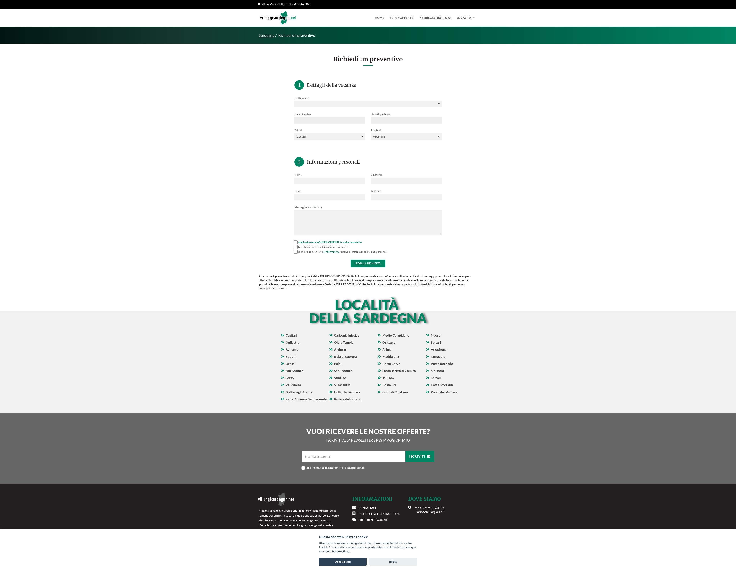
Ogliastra (292, 342)
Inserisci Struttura (434, 17)
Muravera (438, 357)
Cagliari (291, 335)
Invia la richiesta (368, 263)
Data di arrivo (302, 114)
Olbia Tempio (344, 342)
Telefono (376, 191)
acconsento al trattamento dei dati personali (335, 467)
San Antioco (294, 371)
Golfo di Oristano (395, 392)
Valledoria (293, 385)
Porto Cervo (391, 364)
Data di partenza (380, 114)
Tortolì (436, 378)
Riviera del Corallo (347, 399)
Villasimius (342, 385)
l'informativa (331, 251)
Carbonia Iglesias (346, 335)
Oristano (389, 342)
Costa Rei (389, 385)
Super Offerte (401, 17)
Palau (338, 364)
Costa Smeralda (442, 385)
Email (297, 191)
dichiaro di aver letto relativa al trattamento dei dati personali (342, 251)
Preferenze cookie (373, 519)
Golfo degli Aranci (299, 392)
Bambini (376, 130)
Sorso (290, 378)
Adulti (298, 130)
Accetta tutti (343, 561)
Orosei (291, 364)
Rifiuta (393, 561)
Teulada (388, 378)
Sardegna (266, 35)
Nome (298, 174)
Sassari (436, 342)
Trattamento (301, 97)
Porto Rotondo (442, 364)
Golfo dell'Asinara (347, 392)
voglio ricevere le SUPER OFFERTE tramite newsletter (330, 242)
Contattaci (367, 508)
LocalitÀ (464, 17)
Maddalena (390, 357)
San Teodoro (343, 371)
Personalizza (340, 551)
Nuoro (435, 335)
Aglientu (292, 349)
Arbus (386, 349)
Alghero (340, 349)
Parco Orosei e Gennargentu (306, 399)
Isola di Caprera (345, 357)
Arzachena (439, 349)
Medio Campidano (395, 335)
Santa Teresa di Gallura (399, 371)
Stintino (340, 378)
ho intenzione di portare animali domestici (323, 246)
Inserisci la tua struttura (379, 513)
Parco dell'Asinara (444, 392)
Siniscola (437, 371)
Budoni (291, 357)
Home (379, 17)
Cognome (376, 174)
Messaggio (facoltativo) (308, 207)
